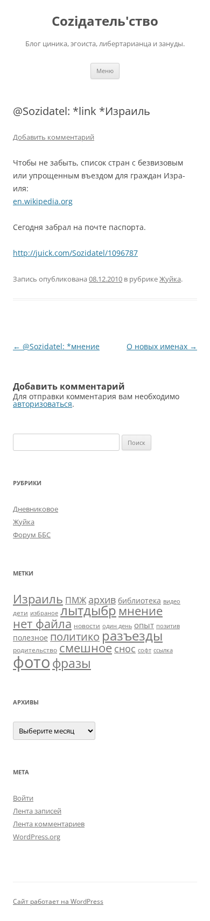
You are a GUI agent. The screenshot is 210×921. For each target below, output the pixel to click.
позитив (168, 626)
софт (144, 650)
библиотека (139, 600)
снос (125, 648)
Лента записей (37, 811)
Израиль (38, 599)
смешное (85, 647)
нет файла (42, 623)
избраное (44, 613)
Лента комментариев (49, 824)
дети (20, 612)
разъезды (132, 635)
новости (87, 625)
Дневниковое (35, 509)
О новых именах (162, 346)
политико (75, 636)
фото (31, 662)
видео (171, 601)
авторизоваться (42, 404)
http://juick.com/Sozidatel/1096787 (75, 253)
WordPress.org (36, 836)
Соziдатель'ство (105, 21)
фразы (71, 663)
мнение (140, 610)
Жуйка (170, 279)
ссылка (163, 650)
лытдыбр (88, 610)
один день (117, 626)
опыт (144, 625)
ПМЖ (75, 600)
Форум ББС (32, 534)
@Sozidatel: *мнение (56, 346)
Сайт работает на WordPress (58, 901)
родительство (35, 649)
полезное (30, 637)
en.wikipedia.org (43, 201)
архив (102, 599)
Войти (23, 798)
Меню (105, 71)
